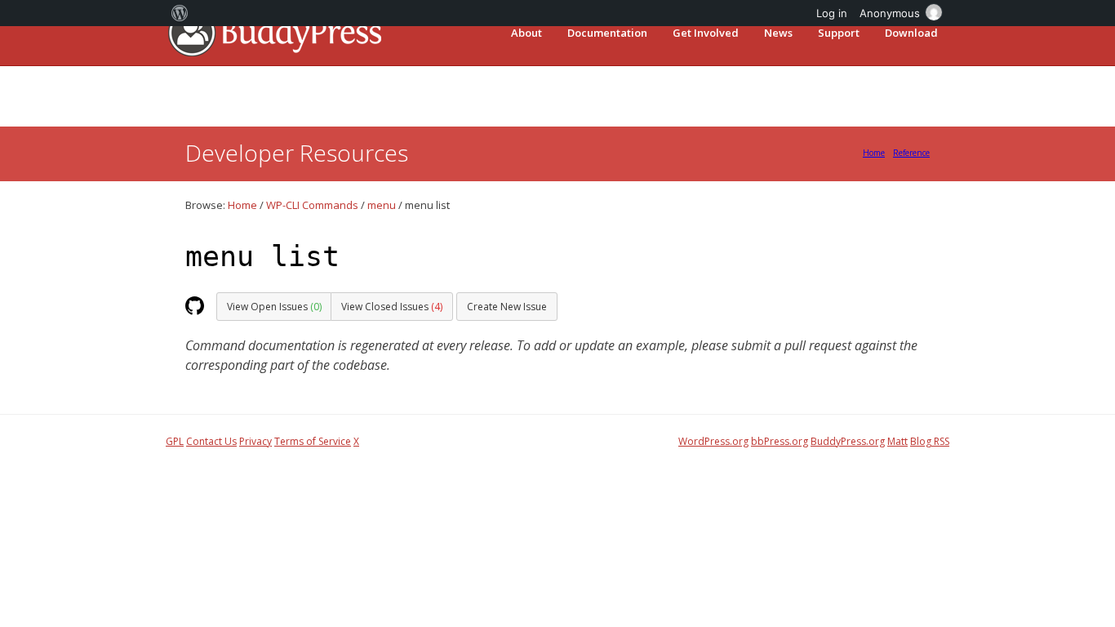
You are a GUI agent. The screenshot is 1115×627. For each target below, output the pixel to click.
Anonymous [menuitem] (890, 13)
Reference (911, 152)
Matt (897, 441)
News (778, 32)
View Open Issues (274, 307)
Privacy (255, 441)
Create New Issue (507, 307)
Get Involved (706, 32)
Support (839, 32)
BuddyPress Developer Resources (274, 32)
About (526, 32)
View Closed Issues (391, 307)
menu (381, 205)
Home (874, 152)
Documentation (607, 32)
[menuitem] (180, 13)
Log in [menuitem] (831, 13)
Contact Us (211, 441)
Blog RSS (929, 441)
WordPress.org (713, 441)
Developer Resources (296, 152)
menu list (262, 256)
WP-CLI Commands (312, 205)
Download (911, 32)
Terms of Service (312, 441)
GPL (175, 441)
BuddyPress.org (848, 441)
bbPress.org (779, 441)
